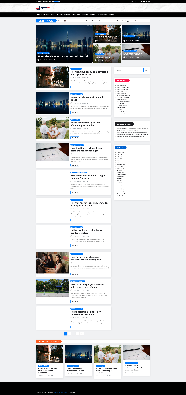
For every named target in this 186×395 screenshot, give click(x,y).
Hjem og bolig (88, 15)
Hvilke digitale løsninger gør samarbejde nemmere (85, 313)
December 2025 (121, 168)
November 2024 (121, 194)
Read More (75, 87)
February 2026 (121, 164)
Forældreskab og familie (123, 95)
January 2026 (120, 166)
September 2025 (121, 174)
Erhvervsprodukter (122, 91)
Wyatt (41, 60)
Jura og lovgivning (122, 99)
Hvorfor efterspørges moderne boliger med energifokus (87, 285)
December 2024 (121, 192)
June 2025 (119, 180)
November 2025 (121, 170)
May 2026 (119, 158)
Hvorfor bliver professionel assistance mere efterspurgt (85, 258)
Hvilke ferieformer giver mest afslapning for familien (105, 56)
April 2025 (119, 184)
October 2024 (120, 196)
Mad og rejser (63, 15)
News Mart (64, 392)
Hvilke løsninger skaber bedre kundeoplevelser (86, 231)
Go (146, 70)
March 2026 (120, 162)
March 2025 (120, 186)
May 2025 (119, 182)
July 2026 (119, 154)
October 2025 (120, 172)
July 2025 (119, 178)
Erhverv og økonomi (122, 89)
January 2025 (120, 190)
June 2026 (119, 156)
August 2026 (120, 152)
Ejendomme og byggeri (123, 87)
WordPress (57, 392)
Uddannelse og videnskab (124, 113)
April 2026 (119, 160)
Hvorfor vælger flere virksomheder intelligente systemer (89, 204)
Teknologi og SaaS (106, 15)
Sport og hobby (121, 107)
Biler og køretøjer (121, 85)
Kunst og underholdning (123, 101)
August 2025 (120, 176)
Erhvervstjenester (46, 15)
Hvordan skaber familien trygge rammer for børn (87, 176)
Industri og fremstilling (123, 97)
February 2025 (121, 188)
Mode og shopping (122, 105)
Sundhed (76, 15)
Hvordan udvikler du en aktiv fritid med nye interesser (106, 37)
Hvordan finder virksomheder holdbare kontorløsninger (133, 53)
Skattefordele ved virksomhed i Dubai (62, 56)
